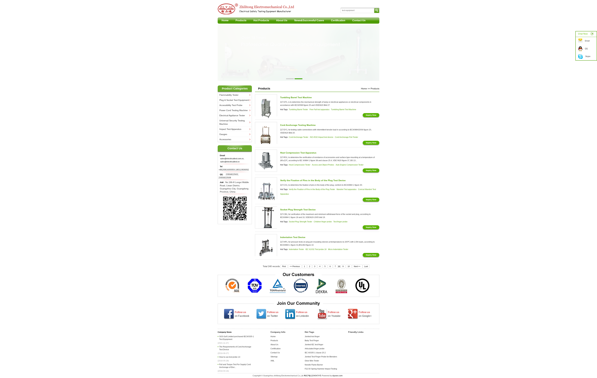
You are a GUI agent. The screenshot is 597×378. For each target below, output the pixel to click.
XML (272, 361)
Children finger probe (323, 222)
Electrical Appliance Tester (232, 115)
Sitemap (274, 357)
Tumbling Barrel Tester (298, 109)
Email (587, 41)
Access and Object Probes (323, 165)
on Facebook (242, 314)
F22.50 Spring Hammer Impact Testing (321, 369)
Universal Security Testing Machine (232, 122)
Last (366, 266)
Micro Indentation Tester (338, 249)
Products (241, 20)
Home (225, 20)
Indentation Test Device (292, 237)
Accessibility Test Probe (230, 105)
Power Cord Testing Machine (233, 110)
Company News (225, 332)
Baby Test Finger (312, 340)
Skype (587, 56)
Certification (338, 20)
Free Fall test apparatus (319, 109)
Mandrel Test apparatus (346, 189)
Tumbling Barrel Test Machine (296, 97)
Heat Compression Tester (299, 165)
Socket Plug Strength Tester (300, 222)
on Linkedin (302, 314)
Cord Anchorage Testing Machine (298, 125)
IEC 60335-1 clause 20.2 (315, 353)
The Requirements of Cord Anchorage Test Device (235, 348)
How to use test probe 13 (230, 357)
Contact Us (359, 20)
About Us (281, 20)
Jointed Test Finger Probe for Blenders (321, 357)
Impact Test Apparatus (230, 129)
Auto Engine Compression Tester (349, 165)
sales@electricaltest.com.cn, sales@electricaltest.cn (232, 160)
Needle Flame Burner (314, 365)
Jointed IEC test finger (314, 345)
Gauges (223, 134)
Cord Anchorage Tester (298, 137)
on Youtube (334, 314)
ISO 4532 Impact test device (321, 137)
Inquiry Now (371, 115)
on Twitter (272, 314)
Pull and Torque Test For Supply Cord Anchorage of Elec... (235, 365)
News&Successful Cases (309, 20)
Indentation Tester (296, 249)
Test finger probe (340, 222)
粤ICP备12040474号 (312, 376)
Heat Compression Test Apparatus (298, 152)
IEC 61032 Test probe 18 (315, 249)
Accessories (225, 139)
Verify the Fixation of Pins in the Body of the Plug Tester (312, 189)
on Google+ (365, 314)
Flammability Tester (228, 95)
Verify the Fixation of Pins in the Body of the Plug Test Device (313, 180)
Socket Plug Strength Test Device (298, 209)
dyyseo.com (337, 376)
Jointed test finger (312, 336)
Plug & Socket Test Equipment (234, 100)
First (284, 266)
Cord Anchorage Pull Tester (346, 137)
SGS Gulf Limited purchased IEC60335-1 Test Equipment (236, 337)
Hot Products (261, 20)
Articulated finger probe (314, 349)
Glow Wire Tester (312, 361)
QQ (586, 49)
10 (349, 266)
